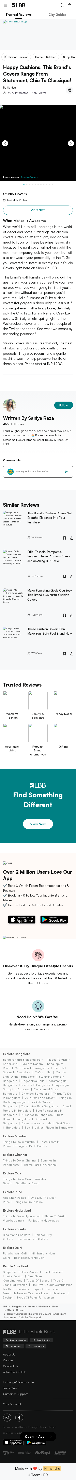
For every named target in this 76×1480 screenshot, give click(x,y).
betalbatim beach (28, 1183)
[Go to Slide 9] (46, 184)
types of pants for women (35, 1297)
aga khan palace (14, 1197)
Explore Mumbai (15, 1136)
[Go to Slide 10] (49, 184)
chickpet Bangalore (35, 1093)
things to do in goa (17, 1179)
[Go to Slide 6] (38, 184)
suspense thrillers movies (20, 1272)
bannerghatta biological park (23, 1059)
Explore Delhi (12, 1248)
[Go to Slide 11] (52, 184)
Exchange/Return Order (18, 1382)
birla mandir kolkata (16, 1234)
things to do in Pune (28, 1202)
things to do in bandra (31, 1146)
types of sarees (38, 1280)
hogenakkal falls (32, 1080)
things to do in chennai (19, 1160)
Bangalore (18, 1306)
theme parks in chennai (40, 1164)
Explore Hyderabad (17, 1210)
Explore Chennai (15, 1155)
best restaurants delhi (29, 1257)
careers (8, 1360)
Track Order (11, 1388)
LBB (5, 1306)
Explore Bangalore (16, 1054)
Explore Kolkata (14, 1229)
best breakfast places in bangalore (49, 1127)
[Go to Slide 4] (32, 184)
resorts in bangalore (35, 1085)
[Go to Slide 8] (44, 184)
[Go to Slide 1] (24, 184)
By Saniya (9, 87)
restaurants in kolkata (33, 1239)
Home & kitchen (38, 1306)
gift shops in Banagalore (32, 1068)
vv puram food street (40, 1097)
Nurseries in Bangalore (37, 1114)
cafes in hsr (43, 1072)
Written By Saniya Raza (28, 418)
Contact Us (10, 1366)
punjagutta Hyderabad (43, 1220)
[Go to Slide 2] (27, 184)
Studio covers (16, 1310)
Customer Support (15, 1394)
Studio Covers (29, 177)
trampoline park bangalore (39, 1106)
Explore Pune (12, 1192)
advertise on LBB (14, 1372)
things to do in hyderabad (21, 1216)
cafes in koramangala (36, 1123)
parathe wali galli (15, 1253)
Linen (55, 1306)
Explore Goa (12, 1173)
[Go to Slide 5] (35, 184)
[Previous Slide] (5, 143)
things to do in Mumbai (19, 1141)
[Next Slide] (71, 143)
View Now (38, 824)
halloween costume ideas (30, 1293)
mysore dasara (32, 1063)
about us (9, 1354)
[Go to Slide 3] (29, 184)
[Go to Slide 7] (41, 184)
